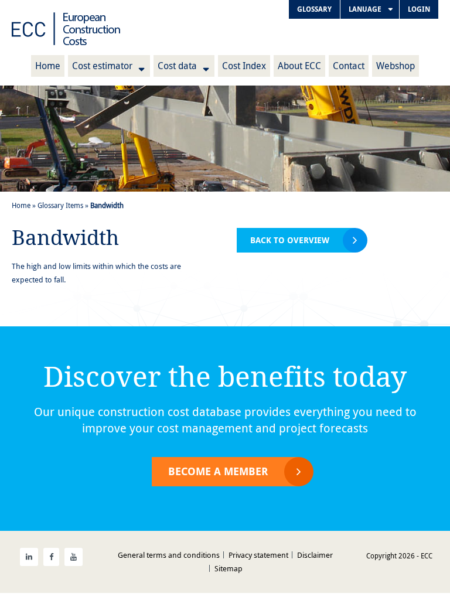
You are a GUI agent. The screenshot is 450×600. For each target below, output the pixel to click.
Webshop (395, 65)
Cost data (177, 65)
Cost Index (244, 65)
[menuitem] (314, 9)
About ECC (299, 65)
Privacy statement (258, 555)
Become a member (218, 471)
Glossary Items (60, 205)
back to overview (289, 240)
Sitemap (228, 568)
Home (47, 65)
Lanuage (365, 9)
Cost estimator (102, 65)
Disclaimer (315, 555)
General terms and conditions (169, 555)
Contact (348, 65)
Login (419, 9)
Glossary (314, 9)
